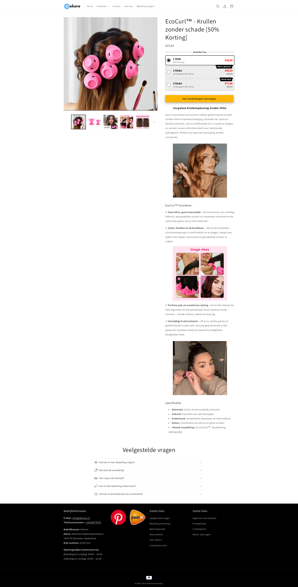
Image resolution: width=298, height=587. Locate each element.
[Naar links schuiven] (67, 122)
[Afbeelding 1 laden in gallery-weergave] (78, 122)
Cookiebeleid (199, 529)
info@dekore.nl (81, 518)
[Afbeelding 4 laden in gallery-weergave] (126, 122)
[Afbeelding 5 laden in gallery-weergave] (142, 122)
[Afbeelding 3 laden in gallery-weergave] (110, 122)
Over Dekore (156, 539)
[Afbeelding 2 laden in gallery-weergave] (94, 122)
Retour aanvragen (202, 534)
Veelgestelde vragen (160, 518)
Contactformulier (158, 545)
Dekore (144, 583)
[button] (103, 6)
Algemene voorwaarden (205, 518)
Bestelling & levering (160, 523)
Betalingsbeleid (157, 529)
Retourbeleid (156, 534)
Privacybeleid (199, 523)
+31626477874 (93, 522)
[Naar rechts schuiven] (154, 122)
